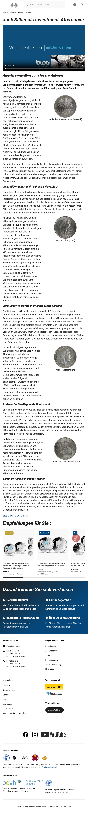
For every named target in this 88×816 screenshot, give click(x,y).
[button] (4, 4)
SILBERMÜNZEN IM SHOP (16, 515)
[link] (14, 5)
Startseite (6, 13)
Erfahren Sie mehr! (49, 767)
